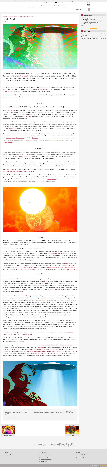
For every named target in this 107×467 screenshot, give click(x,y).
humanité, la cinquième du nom (15, 138)
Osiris (62, 95)
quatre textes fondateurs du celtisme (36, 351)
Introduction (20, 8)
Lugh (33, 112)
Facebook (7, 457)
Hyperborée (11, 22)
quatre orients (52, 349)
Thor (19, 114)
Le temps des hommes (54, 8)
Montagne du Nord (31, 296)
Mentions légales (9, 454)
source (22, 291)
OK (95, 1)
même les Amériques (31, 140)
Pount (32, 328)
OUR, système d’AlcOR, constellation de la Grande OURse (18, 171)
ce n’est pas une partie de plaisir (27, 269)
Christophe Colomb (8, 142)
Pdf (77, 459)
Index (77, 456)
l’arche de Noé (25, 76)
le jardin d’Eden (57, 285)
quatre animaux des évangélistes (58, 351)
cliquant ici (103, 38)
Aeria (60, 302)
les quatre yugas (42, 353)
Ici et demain (64, 8)
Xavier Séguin (5, 21)
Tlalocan (5, 313)
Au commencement (31, 8)
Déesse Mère (19, 156)
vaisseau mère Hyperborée (44, 300)
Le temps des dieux (42, 8)
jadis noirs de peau (12, 128)
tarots (60, 347)
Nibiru (22, 281)
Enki (8, 110)
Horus (56, 156)
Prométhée (13, 110)
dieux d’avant (66, 169)
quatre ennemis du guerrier (57, 353)
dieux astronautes (20, 267)
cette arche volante (43, 89)
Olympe (45, 281)
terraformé (32, 267)
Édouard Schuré (10, 95)
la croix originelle (32, 353)
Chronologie (43, 452)
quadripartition (49, 345)
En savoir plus (90, 1)
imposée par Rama (67, 345)
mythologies (27, 116)
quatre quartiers (51, 179)
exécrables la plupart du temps (68, 269)
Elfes (25, 334)
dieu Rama (35, 138)
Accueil (6, 452)
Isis (26, 156)
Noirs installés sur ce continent (53, 140)
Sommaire (20, 11)
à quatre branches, (40, 349)
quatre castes (40, 347)
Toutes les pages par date (82, 454)
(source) (22, 341)
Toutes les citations (80, 457)
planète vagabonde (52, 267)
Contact (7, 456)
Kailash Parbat (55, 253)
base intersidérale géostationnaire (65, 265)
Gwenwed (57, 289)
